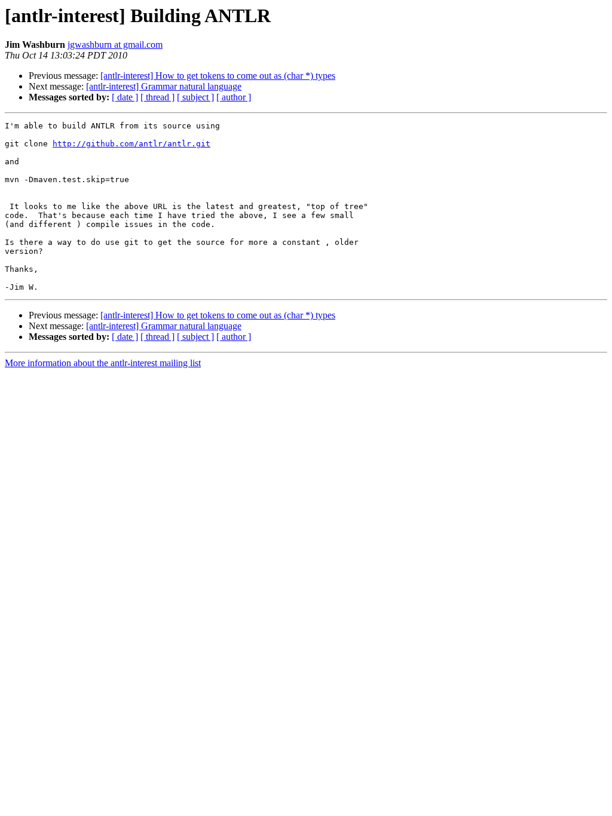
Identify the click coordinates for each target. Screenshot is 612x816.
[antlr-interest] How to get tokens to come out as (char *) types (217, 75)
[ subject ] (195, 97)
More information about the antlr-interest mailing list (103, 363)
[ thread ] (157, 97)
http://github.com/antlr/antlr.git (131, 143)
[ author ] (233, 97)
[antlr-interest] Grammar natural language (163, 86)
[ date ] (125, 97)
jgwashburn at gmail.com (115, 44)
